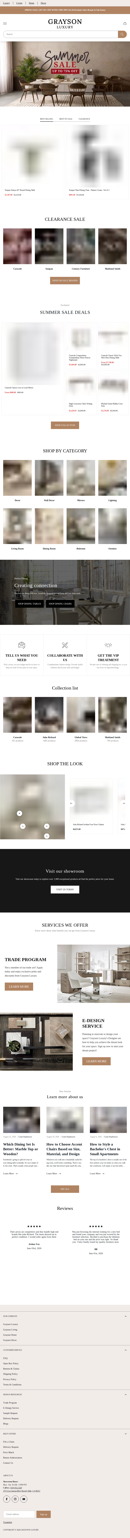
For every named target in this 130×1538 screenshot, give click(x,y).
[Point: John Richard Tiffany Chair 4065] (46, 826)
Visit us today (65, 889)
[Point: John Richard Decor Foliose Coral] (23, 826)
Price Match (8, 1452)
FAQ (5, 1358)
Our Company (10, 1316)
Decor (43, 3)
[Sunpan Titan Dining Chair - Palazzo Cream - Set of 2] (97, 156)
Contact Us (8, 1463)
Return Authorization (12, 1458)
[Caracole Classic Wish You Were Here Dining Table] (113, 338)
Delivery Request (11, 1418)
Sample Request (10, 1413)
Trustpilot (7, 1522)
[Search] (122, 34)
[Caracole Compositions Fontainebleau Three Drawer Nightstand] (81, 338)
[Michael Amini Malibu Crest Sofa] (113, 386)
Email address (12, 1514)
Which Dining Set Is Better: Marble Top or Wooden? (20, 1149)
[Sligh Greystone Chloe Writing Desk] (81, 386)
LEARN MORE (19, 986)
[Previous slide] (71, 803)
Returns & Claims (11, 1369)
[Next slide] (123, 803)
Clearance (84, 119)
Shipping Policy (10, 1374)
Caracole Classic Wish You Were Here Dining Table (111, 356)
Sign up (43, 1514)
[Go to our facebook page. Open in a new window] (6, 1499)
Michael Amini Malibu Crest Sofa (112, 405)
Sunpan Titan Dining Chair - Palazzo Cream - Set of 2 (89, 190)
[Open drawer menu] (4, 23)
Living (19, 3)
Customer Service (12, 1350)
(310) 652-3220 (16, 1488)
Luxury (6, 3)
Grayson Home (10, 1335)
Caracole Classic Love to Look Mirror (19, 388)
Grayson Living (10, 1329)
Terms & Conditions (12, 1384)
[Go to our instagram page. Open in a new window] (15, 1499)
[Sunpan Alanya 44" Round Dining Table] (33, 156)
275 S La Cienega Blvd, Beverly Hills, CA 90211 (21, 1491)
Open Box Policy (11, 1363)
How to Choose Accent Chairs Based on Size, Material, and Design (64, 1149)
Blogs (5, 1424)
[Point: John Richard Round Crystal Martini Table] (46, 836)
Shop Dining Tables (29, 604)
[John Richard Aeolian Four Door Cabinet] (91, 800)
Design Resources (12, 1394)
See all (65, 1189)
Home (31, 3)
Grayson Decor (10, 1340)
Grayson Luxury (10, 1324)
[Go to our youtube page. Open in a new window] (23, 1499)
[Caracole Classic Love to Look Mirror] (33, 354)
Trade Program (10, 1403)
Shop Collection (65, 425)
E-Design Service (11, 1408)
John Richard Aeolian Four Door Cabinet (88, 824)
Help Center (9, 1434)
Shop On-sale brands (65, 280)
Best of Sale (65, 119)
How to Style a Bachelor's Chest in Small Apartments (105, 1149)
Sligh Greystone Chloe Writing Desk (80, 405)
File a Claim (8, 1442)
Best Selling (46, 119)
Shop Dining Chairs (60, 604)
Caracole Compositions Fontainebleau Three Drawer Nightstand (79, 357)
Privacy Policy (9, 1379)
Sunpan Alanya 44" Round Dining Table (20, 190)
